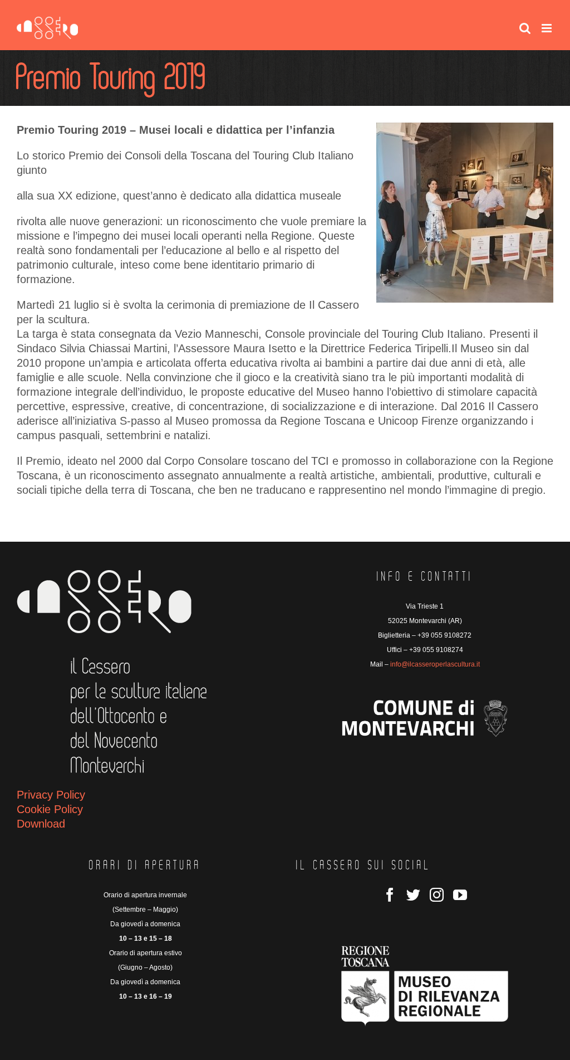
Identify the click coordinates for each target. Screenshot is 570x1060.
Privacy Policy (51, 795)
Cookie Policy (50, 809)
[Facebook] (390, 895)
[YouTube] (460, 895)
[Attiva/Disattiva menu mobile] (547, 28)
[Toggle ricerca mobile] (524, 28)
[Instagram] (437, 895)
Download (41, 824)
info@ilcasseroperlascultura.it (435, 664)
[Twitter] (413, 895)
